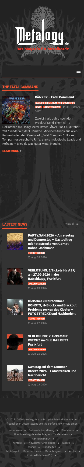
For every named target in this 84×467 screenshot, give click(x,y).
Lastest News (14, 225)
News (38, 107)
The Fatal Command (20, 87)
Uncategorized (52, 107)
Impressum (15, 430)
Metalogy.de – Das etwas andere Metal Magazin (34, 451)
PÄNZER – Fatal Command (54, 97)
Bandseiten (49, 447)
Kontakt (17, 442)
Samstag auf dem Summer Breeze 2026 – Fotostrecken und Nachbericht (52, 371)
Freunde (31, 447)
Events (66, 442)
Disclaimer (67, 430)
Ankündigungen (37, 284)
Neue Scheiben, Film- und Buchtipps (55, 103)
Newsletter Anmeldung (42, 442)
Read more (10, 150)
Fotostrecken (36, 253)
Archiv (72, 451)
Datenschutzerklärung (41, 430)
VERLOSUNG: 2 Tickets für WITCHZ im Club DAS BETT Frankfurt (48, 340)
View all (69, 224)
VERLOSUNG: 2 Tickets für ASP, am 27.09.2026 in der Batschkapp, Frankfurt (51, 274)
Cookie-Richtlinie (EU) (39, 455)
